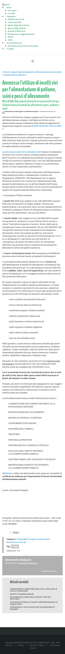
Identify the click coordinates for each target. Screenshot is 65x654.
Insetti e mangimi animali (22, 594)
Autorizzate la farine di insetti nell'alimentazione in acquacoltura (33, 603)
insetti (15, 546)
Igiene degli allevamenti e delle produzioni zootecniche (36, 72)
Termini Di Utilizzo (37, 645)
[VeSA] (6, 4)
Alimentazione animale (14, 74)
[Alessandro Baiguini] (34, 559)
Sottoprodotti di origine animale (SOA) (33, 539)
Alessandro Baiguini (28, 563)
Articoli (5, 72)
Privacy (21, 645)
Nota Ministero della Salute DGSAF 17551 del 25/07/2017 (30, 598)
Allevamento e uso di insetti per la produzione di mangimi (32, 608)
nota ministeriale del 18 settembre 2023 (23, 151)
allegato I (9, 473)
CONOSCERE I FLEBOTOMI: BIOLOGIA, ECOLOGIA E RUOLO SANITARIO (33, 590)
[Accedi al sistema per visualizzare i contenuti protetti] (33, 61)
